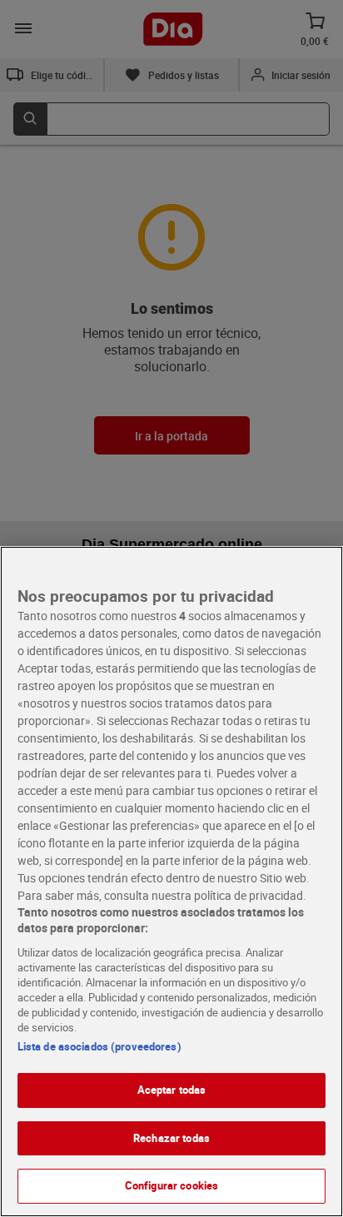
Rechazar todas (171, 1137)
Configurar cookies (171, 1185)
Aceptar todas (171, 1089)
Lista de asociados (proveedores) (99, 1046)
